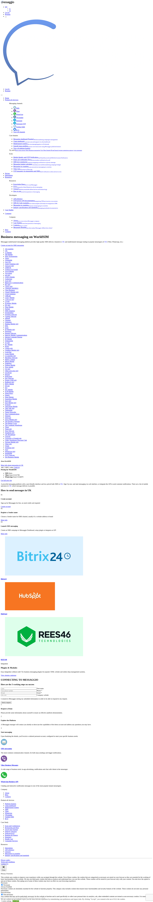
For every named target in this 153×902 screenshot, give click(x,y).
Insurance (8, 837)
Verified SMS (20, 127)
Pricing (7, 173)
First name (40, 688)
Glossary (30, 189)
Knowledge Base (25, 184)
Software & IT (10, 833)
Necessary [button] (4, 883)
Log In (7, 12)
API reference (17, 199)
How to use (26, 191)
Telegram (19, 121)
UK (63, 242)
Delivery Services (11, 831)
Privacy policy (5, 860)
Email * (39, 693)
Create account (6, 506)
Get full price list (6, 480)
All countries (9, 249)
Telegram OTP (21, 124)
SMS (17, 108)
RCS (17, 130)
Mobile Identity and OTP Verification (40, 157)
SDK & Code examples (35, 203)
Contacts (20, 225)
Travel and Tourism (11, 830)
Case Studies (9, 210)
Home (7, 98)
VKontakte (19, 117)
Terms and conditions (8, 862)
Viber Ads (22, 169)
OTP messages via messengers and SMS (37, 171)
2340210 (17, 467)
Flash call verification (31, 159)
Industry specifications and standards (35, 207)
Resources (8, 177)
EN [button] (6, 7)
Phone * (39, 691)
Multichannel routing (31, 144)
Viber (18, 111)
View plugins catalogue (8, 675)
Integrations (9, 175)
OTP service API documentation (35, 201)
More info (4, 520)
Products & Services (11, 100)
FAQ (27, 186)
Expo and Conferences (12, 826)
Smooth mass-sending (37, 146)
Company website (43, 695)
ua (10, 11)
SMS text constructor (34, 162)
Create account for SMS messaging (12, 245)
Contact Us (4, 864)
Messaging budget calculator (37, 164)
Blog (6, 230)
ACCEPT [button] (15, 901)
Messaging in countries (32, 166)
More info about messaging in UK (12, 465)
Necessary (6, 885)
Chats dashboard (31, 141)
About (26, 220)
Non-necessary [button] (6, 892)
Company (8, 213)
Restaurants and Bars (12, 828)
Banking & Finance (11, 835)
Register (7, 14)
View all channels (19, 132)
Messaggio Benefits (32, 227)
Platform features (10, 804)
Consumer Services (11, 841)
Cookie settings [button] (6, 901)
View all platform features (21, 148)
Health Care (9, 839)
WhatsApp (19, 114)
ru (10, 9)
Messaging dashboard (35, 139)
